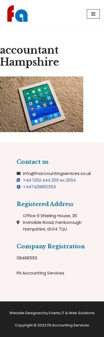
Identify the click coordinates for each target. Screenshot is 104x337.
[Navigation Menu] (93, 14)
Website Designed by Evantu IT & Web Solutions (52, 313)
